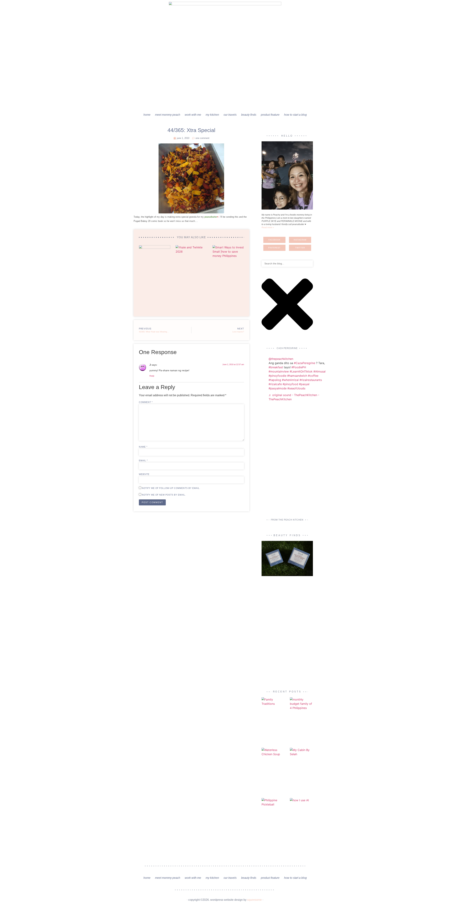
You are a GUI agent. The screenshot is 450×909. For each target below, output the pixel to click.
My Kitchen (212, 114)
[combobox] (287, 263)
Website (144, 474)
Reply (151, 376)
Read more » (268, 227)
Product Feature (270, 114)
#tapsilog (275, 380)
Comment (146, 402)
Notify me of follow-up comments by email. (171, 488)
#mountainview (279, 371)
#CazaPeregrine (304, 363)
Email (143, 461)
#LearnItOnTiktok (301, 371)
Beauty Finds (248, 114)
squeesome (254, 899)
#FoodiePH (298, 367)
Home (146, 114)
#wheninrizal (290, 380)
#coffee (313, 375)
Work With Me (193, 114)
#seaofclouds (296, 388)
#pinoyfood (290, 384)
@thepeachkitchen (281, 359)
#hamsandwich (297, 375)
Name (143, 447)
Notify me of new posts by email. (164, 495)
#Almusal (319, 371)
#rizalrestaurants (311, 380)
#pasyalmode (278, 388)
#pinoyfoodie (277, 375)
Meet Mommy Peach (167, 114)
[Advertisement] (225, 84)
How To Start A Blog (295, 114)
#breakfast (276, 367)
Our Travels (230, 114)
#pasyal (304, 384)
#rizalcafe (275, 384)
